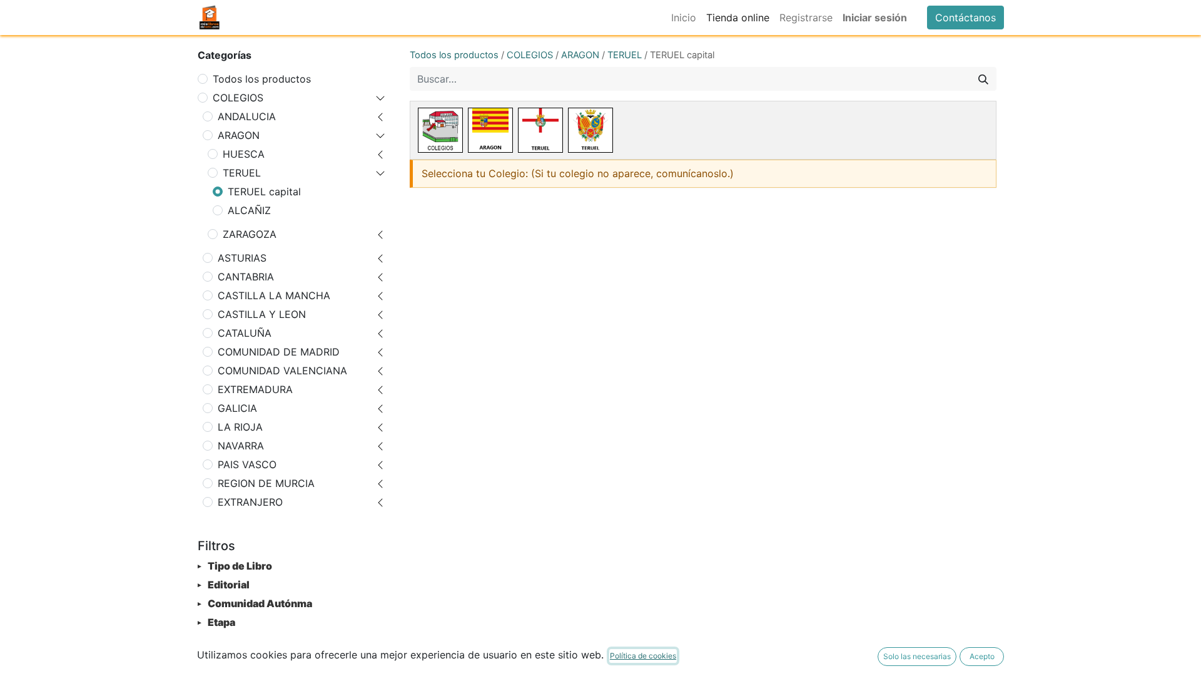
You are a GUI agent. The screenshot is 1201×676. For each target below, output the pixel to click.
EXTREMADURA (255, 389)
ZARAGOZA (249, 234)
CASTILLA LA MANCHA (274, 295)
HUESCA (244, 154)
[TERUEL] (540, 130)
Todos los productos (262, 79)
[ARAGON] (490, 130)
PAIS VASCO (247, 464)
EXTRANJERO (250, 502)
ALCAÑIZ (249, 210)
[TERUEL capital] (590, 130)
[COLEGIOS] (440, 130)
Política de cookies (643, 655)
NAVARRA (241, 445)
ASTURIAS (242, 258)
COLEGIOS (238, 97)
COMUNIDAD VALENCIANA (282, 370)
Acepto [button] (982, 656)
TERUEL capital (264, 191)
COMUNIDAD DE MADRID (279, 352)
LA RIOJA (240, 427)
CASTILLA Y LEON (262, 314)
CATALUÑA (244, 333)
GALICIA (237, 408)
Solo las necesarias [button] (917, 656)
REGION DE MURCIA (266, 483)
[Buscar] (983, 79)
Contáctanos (965, 17)
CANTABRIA (246, 276)
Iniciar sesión (875, 17)
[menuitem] (683, 17)
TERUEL (242, 172)
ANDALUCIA (247, 116)
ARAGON (239, 135)
